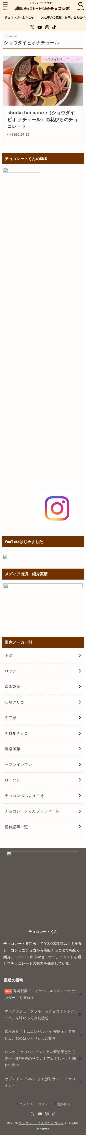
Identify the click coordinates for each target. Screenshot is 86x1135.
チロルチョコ (16, 733)
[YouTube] (40, 27)
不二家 (10, 717)
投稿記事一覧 (16, 827)
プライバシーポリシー (35, 1104)
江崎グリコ (14, 702)
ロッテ (10, 671)
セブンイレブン (18, 764)
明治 (8, 655)
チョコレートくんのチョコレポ (41, 1123)
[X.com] (32, 27)
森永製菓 (12, 686)
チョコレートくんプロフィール (32, 811)
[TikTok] (54, 27)
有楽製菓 (12, 749)
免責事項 (63, 1104)
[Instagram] (47, 27)
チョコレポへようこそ (19, 17)
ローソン (12, 780)
